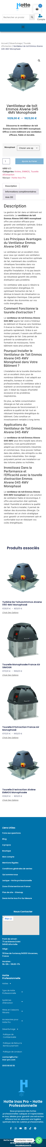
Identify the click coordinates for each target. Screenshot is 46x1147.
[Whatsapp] (38, 1140)
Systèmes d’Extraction (7, 1001)
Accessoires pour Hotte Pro (10, 1020)
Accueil (4, 43)
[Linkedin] (25, 1128)
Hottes (5, 983)
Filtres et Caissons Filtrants (10, 1011)
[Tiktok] (30, 1128)
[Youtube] (20, 1128)
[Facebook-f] (11, 1128)
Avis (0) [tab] (9, 197)
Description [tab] (11, 186)
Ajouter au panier (29, 161)
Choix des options (10, 612)
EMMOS (26, 171)
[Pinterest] (35, 1128)
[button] (23, 27)
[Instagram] (16, 1128)
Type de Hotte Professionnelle (9, 991)
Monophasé (9, 147)
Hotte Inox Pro (19, 177)
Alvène (17, 171)
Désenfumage (15, 43)
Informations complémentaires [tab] (20, 191)
